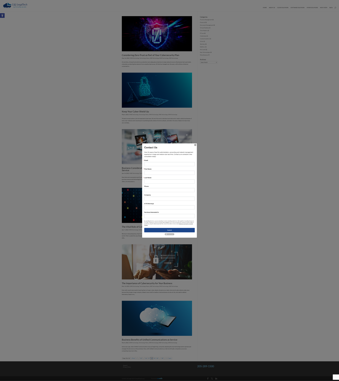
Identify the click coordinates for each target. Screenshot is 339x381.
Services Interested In (151, 212)
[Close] (195, 145)
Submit (169, 230)
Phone (146, 186)
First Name (147, 169)
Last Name (147, 177)
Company (147, 195)
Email (146, 160)
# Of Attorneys (149, 203)
